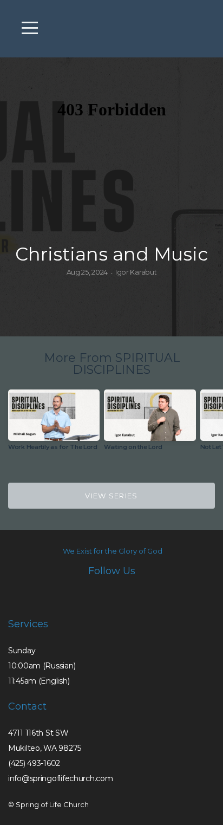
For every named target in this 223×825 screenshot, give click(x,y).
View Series (111, 495)
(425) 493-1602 (34, 763)
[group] (54, 424)
